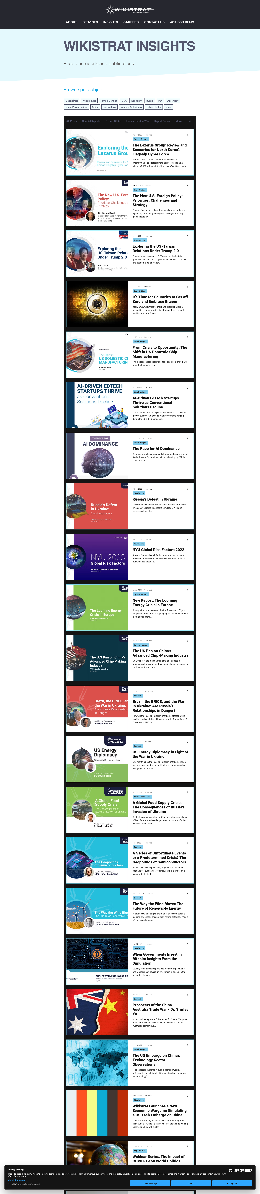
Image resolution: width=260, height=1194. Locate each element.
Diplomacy (172, 100)
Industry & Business (131, 106)
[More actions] (188, 135)
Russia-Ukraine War (137, 121)
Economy (136, 100)
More (179, 121)
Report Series (162, 121)
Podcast (137, 695)
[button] (71, 22)
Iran (160, 100)
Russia (149, 100)
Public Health (154, 106)
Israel (168, 106)
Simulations (139, 493)
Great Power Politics (76, 106)
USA (124, 100)
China (95, 106)
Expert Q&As (113, 121)
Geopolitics (72, 100)
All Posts (71, 121)
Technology (109, 106)
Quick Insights (140, 341)
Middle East (89, 100)
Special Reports (91, 121)
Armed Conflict (109, 100)
